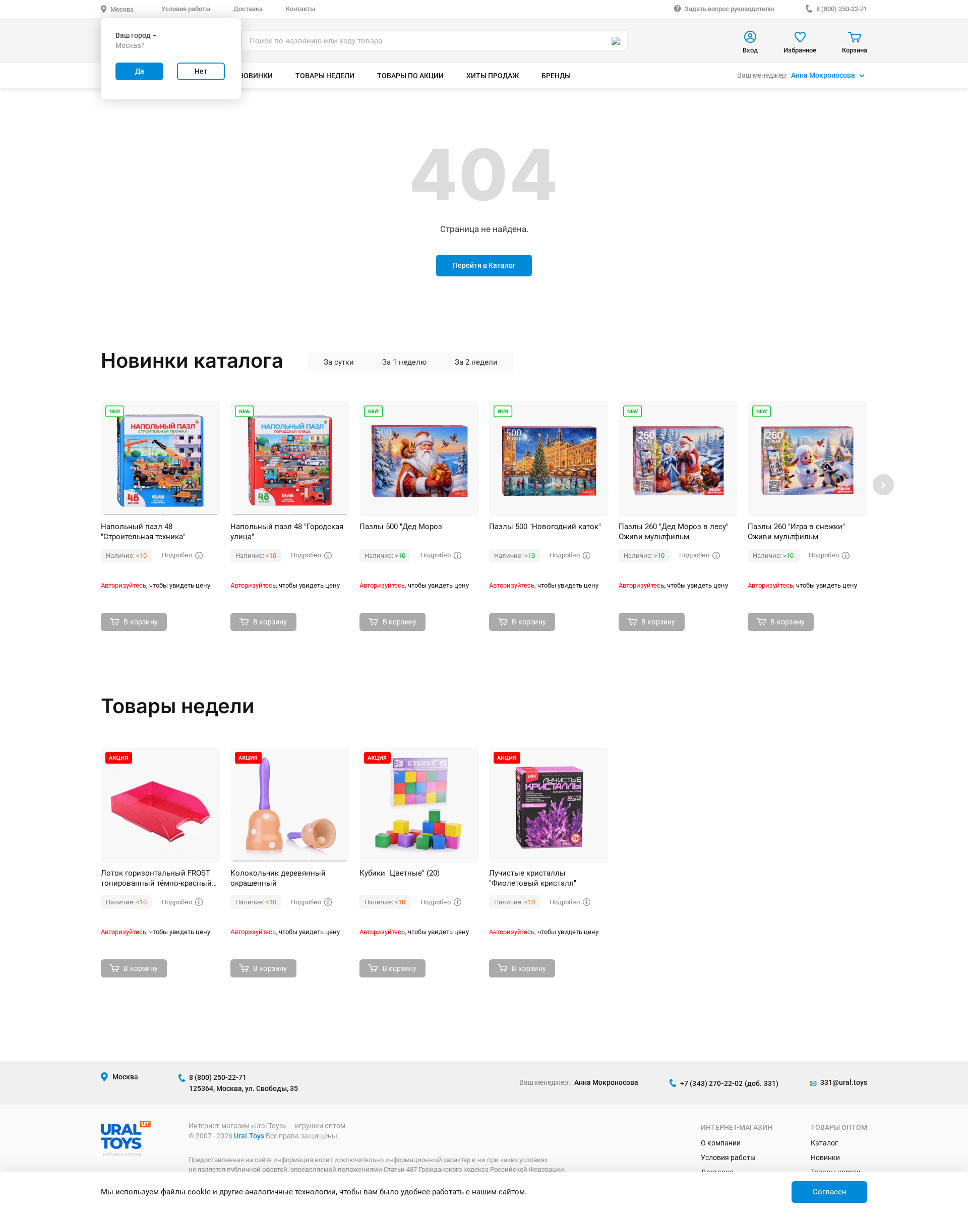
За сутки (339, 362)
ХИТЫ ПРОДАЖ (492, 76)
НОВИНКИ (255, 76)
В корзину (141, 622)
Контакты (300, 9)
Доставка (248, 9)
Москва (122, 9)
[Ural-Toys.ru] (126, 1146)
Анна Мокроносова (823, 75)
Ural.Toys (249, 1136)
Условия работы (185, 9)
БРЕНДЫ (556, 76)
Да (139, 71)
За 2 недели (476, 362)
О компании (721, 1143)
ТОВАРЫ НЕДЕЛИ (324, 76)
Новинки (825, 1157)
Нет (201, 71)
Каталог (824, 1143)
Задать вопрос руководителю (729, 9)
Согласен (829, 1191)
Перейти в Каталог (484, 265)
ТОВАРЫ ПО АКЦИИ (410, 76)
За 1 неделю (404, 362)
